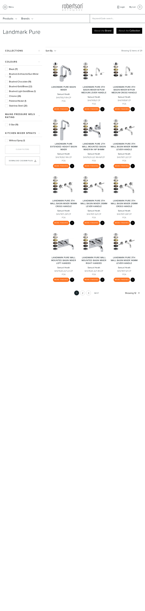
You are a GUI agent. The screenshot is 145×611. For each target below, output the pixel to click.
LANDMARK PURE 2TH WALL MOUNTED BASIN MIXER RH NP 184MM (94, 146)
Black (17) (13, 69)
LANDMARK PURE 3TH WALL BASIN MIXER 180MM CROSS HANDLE (63, 203)
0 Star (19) (13, 124)
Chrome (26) (15, 96)
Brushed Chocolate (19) (20, 81)
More (61, 109)
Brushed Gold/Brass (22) (20, 86)
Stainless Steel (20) (18, 105)
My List (132, 7)
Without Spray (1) (17, 140)
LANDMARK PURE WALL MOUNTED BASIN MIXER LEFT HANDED (63, 260)
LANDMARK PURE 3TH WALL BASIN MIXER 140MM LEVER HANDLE (124, 260)
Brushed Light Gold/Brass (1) (22, 91)
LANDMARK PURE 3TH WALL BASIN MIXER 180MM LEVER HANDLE (124, 146)
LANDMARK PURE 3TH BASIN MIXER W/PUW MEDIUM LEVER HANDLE (93, 89)
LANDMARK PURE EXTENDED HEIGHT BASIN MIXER (63, 146)
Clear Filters (22, 149)
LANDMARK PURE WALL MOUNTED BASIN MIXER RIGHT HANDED (94, 260)
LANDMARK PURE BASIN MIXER (63, 88)
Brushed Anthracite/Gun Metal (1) (23, 75)
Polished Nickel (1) (17, 101)
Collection (129, 30)
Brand (102, 30)
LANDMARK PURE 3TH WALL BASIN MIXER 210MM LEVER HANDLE (93, 203)
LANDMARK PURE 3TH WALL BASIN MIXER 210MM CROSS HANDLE (124, 203)
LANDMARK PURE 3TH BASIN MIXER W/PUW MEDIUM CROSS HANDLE (124, 89)
